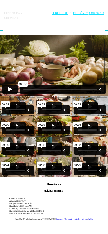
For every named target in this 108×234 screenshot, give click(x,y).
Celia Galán (25, 7)
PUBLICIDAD (60, 13)
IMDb (90, 219)
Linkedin (77, 219)
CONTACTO (96, 13)
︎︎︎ (106, 28)
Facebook (68, 219)
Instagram (59, 219)
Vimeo (84, 219)
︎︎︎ (1, 28)
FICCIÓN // (80, 13)
